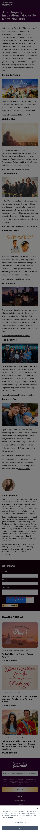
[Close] (37, 808)
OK (20, 828)
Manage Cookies (20, 822)
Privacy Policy (8, 817)
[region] (20, 818)
